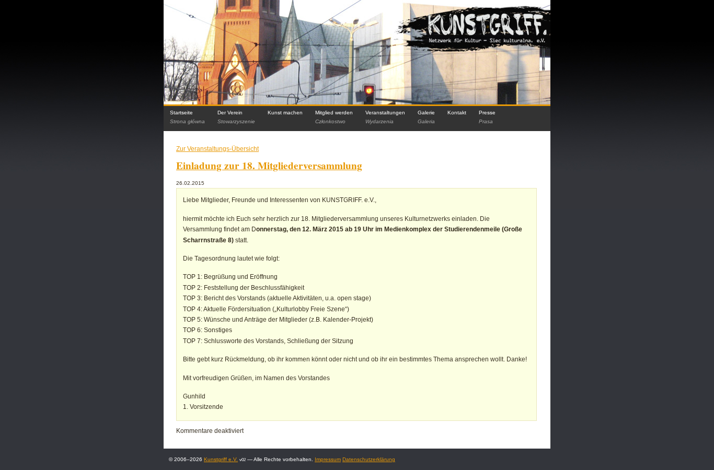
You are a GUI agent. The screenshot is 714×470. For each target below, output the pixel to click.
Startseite (187, 117)
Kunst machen (285, 112)
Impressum (328, 459)
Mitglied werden (334, 117)
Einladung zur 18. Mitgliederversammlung (269, 165)
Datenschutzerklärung (368, 459)
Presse (487, 117)
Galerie (426, 117)
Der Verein (236, 117)
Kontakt (456, 112)
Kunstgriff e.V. (221, 459)
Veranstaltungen (385, 117)
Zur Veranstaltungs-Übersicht (217, 148)
